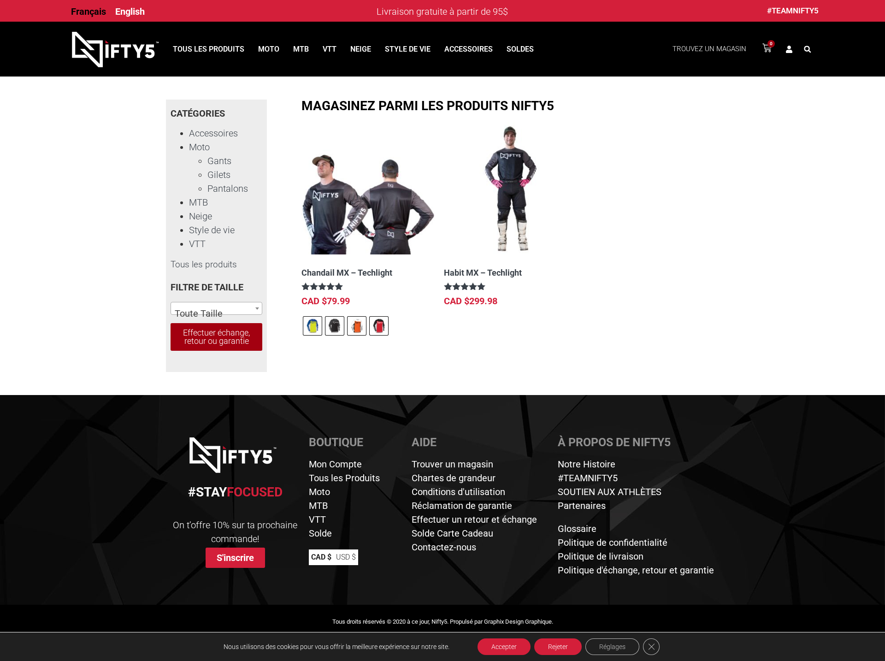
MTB (301, 49)
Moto (268, 49)
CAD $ (321, 557)
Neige (360, 49)
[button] (807, 49)
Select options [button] (480, 328)
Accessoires (468, 49)
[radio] (312, 326)
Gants (219, 160)
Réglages (612, 646)
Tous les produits (208, 49)
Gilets (218, 174)
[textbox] (216, 313)
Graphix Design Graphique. (518, 621)
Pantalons (227, 188)
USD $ (346, 557)
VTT (329, 49)
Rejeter (558, 646)
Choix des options (343, 364)
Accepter (504, 646)
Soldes (520, 49)
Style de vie (408, 49)
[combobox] (216, 308)
